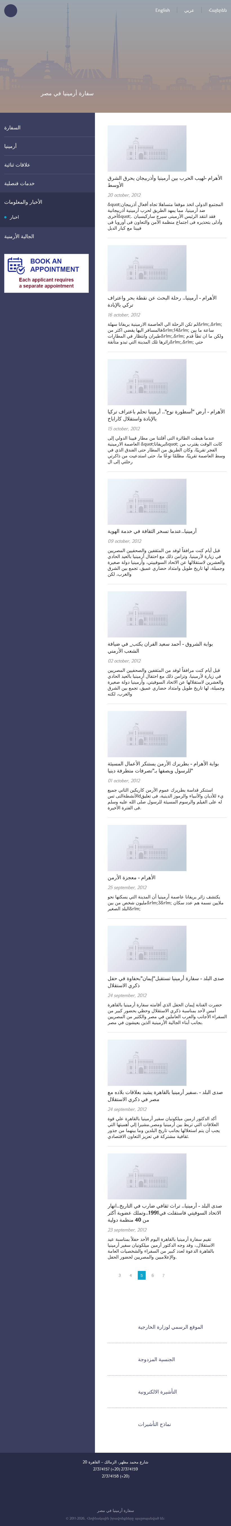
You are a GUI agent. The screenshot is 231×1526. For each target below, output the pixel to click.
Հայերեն (218, 10)
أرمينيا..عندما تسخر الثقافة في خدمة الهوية (152, 531)
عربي (189, 10)
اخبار (14, 217)
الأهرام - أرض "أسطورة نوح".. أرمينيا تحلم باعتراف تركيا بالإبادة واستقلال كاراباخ (166, 415)
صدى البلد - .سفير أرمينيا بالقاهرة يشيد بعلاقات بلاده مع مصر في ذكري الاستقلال (165, 1095)
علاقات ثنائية (17, 164)
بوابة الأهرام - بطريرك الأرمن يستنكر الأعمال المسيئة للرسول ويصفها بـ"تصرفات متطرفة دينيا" (163, 767)
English (163, 10)
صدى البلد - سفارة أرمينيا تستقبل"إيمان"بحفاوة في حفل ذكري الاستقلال (166, 982)
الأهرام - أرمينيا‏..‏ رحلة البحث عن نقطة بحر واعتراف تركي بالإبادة (162, 301)
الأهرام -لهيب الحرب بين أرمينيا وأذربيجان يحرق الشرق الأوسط (165, 181)
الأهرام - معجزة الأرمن (132, 877)
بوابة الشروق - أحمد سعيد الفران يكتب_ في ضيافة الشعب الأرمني (160, 647)
